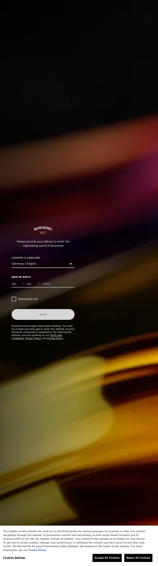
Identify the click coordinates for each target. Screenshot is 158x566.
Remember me (28, 299)
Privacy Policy (33, 338)
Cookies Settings (14, 557)
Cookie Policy (55, 338)
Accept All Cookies (107, 557)
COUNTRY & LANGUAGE (26, 257)
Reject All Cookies (138, 557)
